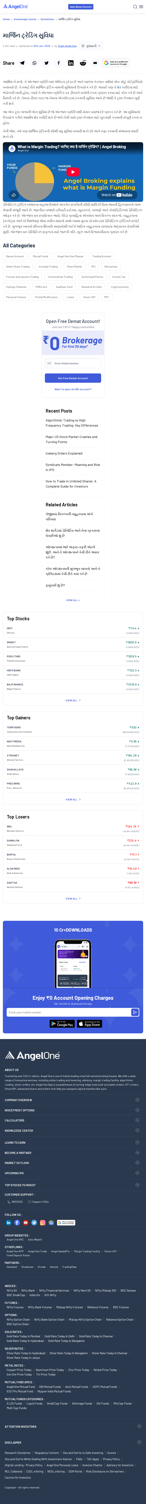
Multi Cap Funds (17, 1408)
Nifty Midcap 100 (105, 1290)
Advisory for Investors (119, 1465)
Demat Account (15, 256)
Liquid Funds (34, 1403)
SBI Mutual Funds (50, 1386)
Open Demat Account (81, 7)
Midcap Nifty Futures (69, 1307)
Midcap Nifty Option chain (85, 1319)
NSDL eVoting (56, 1471)
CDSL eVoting (34, 1471)
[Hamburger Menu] (141, 7)
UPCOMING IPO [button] (14, 1173)
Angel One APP (15, 1251)
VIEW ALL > (73, 600)
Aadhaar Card (64, 286)
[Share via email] (95, 62)
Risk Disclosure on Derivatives (105, 1471)
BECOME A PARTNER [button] (18, 1152)
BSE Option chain (18, 1324)
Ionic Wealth (35, 1239)
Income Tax (118, 276)
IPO (93, 266)
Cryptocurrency (120, 286)
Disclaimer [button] (13, 1442)
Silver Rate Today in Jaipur (23, 1357)
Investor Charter (92, 1465)
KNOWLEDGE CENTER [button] (19, 1130)
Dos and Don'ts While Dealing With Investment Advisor (38, 1459)
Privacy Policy (111, 1459)
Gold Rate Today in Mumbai (23, 1336)
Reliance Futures (98, 1307)
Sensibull (12, 1266)
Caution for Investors (18, 1477)
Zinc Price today (78, 1369)
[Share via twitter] (46, 62)
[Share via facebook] (58, 62)
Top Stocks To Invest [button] (20, 1185)
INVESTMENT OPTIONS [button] (19, 1110)
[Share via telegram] (22, 62)
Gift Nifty (50, 1295)
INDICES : (11, 1286)
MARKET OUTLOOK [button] (17, 1163)
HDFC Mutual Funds (105, 1386)
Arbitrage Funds (82, 1403)
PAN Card (41, 286)
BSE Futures (121, 1307)
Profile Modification (46, 297)
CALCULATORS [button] (14, 1120)
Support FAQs (40, 1201)
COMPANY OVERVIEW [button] (18, 1100)
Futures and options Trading (22, 276)
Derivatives (111, 266)
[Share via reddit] (82, 62)
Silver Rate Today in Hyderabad (26, 1353)
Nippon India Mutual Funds (54, 1391)
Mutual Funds (40, 256)
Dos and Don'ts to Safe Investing (83, 1452)
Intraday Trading (48, 266)
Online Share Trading (18, 266)
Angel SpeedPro (60, 1251)
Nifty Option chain (18, 1319)
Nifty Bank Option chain (49, 1319)
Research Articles (92, 286)
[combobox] (91, 45)
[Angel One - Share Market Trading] (15, 6)
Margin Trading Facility (87, 1251)
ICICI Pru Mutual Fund (20, 1391)
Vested (54, 1266)
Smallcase (27, 1266)
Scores (111, 1452)
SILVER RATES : (15, 1348)
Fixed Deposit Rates (18, 1255)
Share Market (74, 266)
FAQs (79, 1459)
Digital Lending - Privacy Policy (24, 1465)
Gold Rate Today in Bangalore (66, 1340)
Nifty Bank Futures (40, 1307)
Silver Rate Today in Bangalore (69, 1353)
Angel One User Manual (70, 256)
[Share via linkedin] (70, 62)
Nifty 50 (12, 1290)
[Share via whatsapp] (34, 62)
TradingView (69, 1266)
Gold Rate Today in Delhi (60, 1336)
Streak (42, 1266)
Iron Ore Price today (19, 1374)
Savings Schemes (16, 286)
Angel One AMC (15, 1239)
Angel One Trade (37, 1251)
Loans (70, 297)
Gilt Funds (103, 1403)
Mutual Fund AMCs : (19, 1382)
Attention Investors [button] (20, 1426)
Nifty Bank (28, 1290)
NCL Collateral (13, 1471)
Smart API (89, 297)
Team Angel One (67, 45)
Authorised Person (92, 276)
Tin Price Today (46, 1374)
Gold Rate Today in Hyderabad (25, 1340)
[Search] (135, 7)
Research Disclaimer (18, 1452)
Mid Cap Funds (122, 1403)
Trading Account (101, 256)
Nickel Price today (105, 1369)
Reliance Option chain (120, 1319)
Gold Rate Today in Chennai (96, 1336)
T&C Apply (92, 1459)
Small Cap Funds (57, 1403)
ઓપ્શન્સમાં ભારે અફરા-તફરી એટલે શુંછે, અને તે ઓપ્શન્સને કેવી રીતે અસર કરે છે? (72, 552)
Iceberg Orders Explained (64, 453)
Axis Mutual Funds (76, 1386)
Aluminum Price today (50, 1369)
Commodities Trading (60, 276)
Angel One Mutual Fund (21, 1386)
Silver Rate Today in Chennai (109, 1353)
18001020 (17, 1201)
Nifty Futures (15, 1307)
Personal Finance (16, 297)
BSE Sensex (128, 1290)
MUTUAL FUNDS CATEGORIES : (24, 1399)
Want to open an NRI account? (73, 389)
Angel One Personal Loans (62, 1465)
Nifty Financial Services (54, 1290)
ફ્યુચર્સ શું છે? (55, 585)
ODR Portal (75, 1471)
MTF (106, 297)
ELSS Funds (14, 1403)
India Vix (34, 1295)
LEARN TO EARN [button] (15, 1142)
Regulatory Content (47, 1452)
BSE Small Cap (16, 1295)
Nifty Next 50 (82, 1290)
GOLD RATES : (14, 1332)
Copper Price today (19, 1369)
